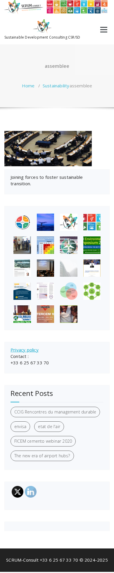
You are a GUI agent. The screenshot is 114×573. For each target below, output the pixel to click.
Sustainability (56, 86)
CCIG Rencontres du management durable (55, 412)
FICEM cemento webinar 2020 (43, 441)
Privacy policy (25, 350)
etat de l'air (49, 426)
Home (28, 86)
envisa (20, 426)
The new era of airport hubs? (42, 455)
